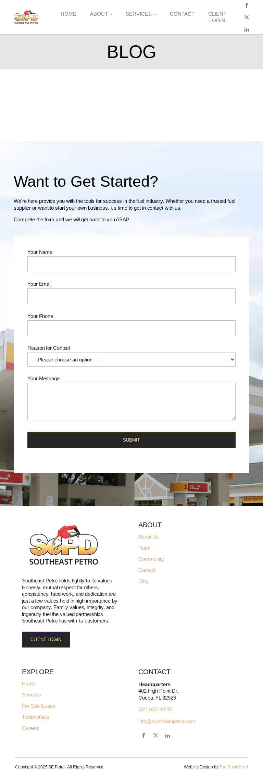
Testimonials (35, 717)
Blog (143, 581)
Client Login (217, 17)
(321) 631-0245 (155, 709)
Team (144, 548)
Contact (182, 14)
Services (139, 14)
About (99, 14)
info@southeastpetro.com (166, 721)
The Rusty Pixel (233, 767)
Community (151, 559)
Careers (31, 728)
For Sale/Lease (38, 706)
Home (68, 14)
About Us (148, 537)
